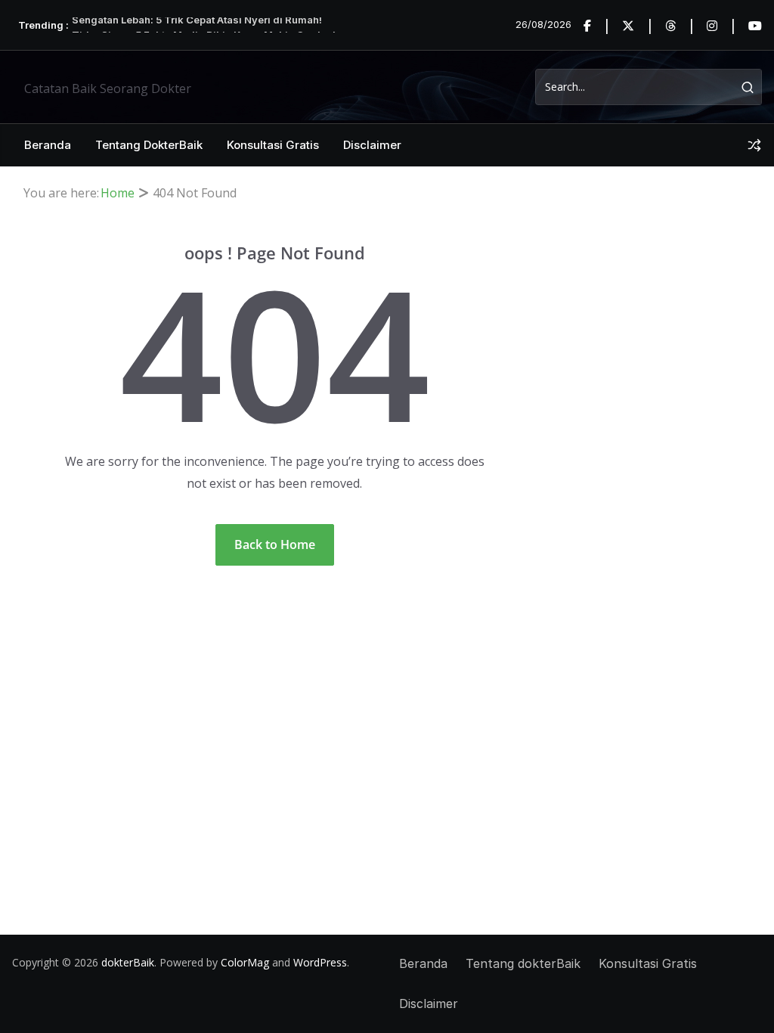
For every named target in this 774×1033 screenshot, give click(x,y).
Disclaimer (372, 145)
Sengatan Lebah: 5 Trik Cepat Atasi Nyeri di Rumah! (197, 24)
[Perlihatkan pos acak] (754, 145)
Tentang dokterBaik (149, 145)
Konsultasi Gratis (273, 145)
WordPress (320, 962)
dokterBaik (127, 962)
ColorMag (245, 962)
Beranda (47, 145)
